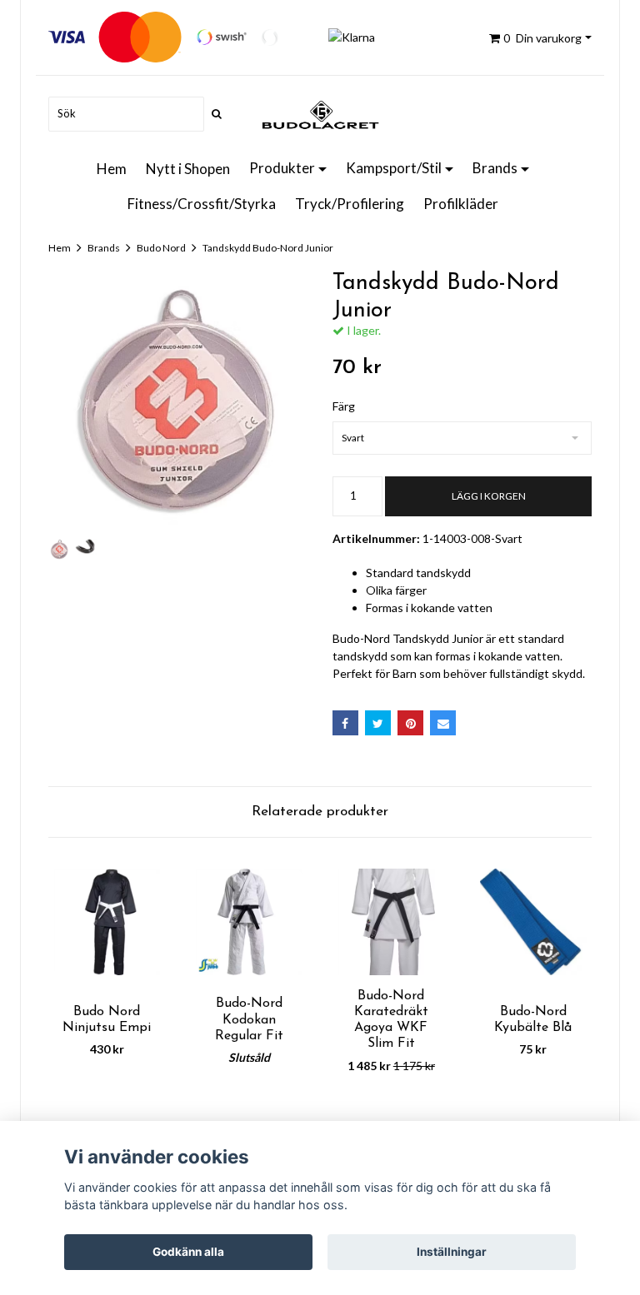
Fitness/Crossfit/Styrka (202, 203)
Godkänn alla (188, 1251)
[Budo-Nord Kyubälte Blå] (533, 922)
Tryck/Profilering (349, 203)
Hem (112, 168)
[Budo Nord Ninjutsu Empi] (107, 922)
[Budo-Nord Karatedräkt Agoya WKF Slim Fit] (391, 922)
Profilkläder (460, 203)
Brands (495, 168)
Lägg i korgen (489, 496)
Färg (343, 406)
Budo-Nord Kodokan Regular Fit (249, 1019)
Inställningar (452, 1251)
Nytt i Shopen (188, 168)
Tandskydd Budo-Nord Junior (267, 248)
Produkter (282, 168)
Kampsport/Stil (394, 168)
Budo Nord (161, 248)
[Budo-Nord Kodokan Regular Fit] (249, 922)
